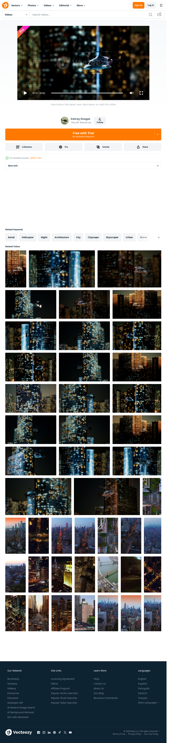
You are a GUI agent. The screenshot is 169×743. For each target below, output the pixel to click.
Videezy (11, 688)
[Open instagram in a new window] (44, 732)
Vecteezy (12, 683)
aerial (11, 237)
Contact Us (100, 683)
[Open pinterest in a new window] (54, 732)
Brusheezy (13, 678)
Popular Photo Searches (64, 697)
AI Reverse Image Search (21, 707)
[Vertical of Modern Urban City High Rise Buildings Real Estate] (85, 574)
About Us (99, 688)
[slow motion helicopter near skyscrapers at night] (15, 268)
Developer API (15, 702)
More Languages (147, 702)
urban (129, 237)
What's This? (36, 158)
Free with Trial (83, 134)
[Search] (150, 14)
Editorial (64, 5)
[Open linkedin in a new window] (49, 732)
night (44, 237)
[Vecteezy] (5, 5)
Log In (151, 5)
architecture (62, 237)
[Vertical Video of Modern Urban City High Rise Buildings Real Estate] (38, 613)
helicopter (28, 237)
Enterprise (13, 693)
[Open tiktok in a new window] (59, 732)
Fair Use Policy (151, 733)
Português (144, 688)
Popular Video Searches (64, 702)
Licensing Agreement (63, 678)
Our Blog (99, 693)
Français (142, 697)
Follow (100, 122)
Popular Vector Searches (64, 693)
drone (143, 237)
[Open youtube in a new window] (70, 732)
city (78, 237)
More (80, 5)
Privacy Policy (134, 733)
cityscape (93, 237)
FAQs (96, 678)
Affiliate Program (60, 688)
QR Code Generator (18, 717)
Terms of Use (119, 733)
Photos (32, 5)
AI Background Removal (20, 712)
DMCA (54, 683)
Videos (47, 5)
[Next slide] (156, 237)
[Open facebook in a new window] (38, 732)
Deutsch (142, 693)
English (142, 678)
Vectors (15, 5)
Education (12, 697)
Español (142, 683)
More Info (13, 165)
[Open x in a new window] (65, 732)
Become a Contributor (106, 697)
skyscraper (112, 237)
